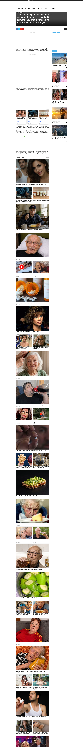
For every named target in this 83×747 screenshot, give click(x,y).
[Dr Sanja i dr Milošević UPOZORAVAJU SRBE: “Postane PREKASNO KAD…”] (59, 76)
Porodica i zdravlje (35, 8)
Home (17, 10)
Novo (22, 8)
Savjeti (42, 8)
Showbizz (46, 8)
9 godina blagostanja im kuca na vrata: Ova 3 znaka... (59, 120)
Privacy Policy (33, 0)
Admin (19, 24)
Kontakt (20, 0)
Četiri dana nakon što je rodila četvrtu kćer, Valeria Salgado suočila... (58, 102)
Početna (17, 0)
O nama (23, 0)
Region (29, 8)
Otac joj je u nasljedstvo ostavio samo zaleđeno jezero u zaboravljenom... (59, 138)
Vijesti (25, 8)
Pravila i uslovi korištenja (28, 0)
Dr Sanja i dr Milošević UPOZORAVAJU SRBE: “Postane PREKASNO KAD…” (59, 84)
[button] (66, 8)
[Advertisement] (32, 40)
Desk (52, 67)
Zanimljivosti (52, 8)
